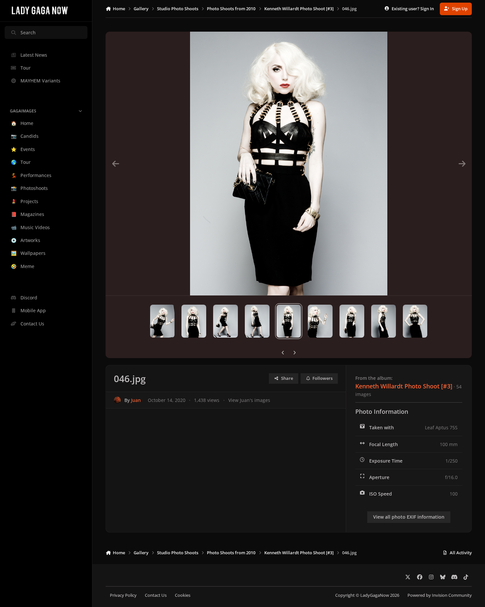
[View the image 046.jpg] (288, 321)
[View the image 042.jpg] (415, 321)
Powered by (439, 595)
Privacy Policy (123, 595)
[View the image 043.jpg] (383, 321)
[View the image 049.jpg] (193, 321)
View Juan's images (249, 400)
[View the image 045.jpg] (320, 321)
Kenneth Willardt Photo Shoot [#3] (403, 386)
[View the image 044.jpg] (352, 321)
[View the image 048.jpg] (225, 321)
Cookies (182, 595)
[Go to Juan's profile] (117, 400)
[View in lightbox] (289, 163)
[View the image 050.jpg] (162, 321)
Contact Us (156, 595)
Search (28, 32)
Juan (136, 400)
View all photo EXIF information (408, 517)
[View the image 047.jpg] (257, 321)
